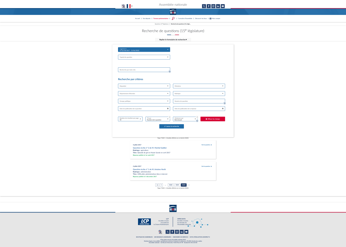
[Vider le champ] (169, 117)
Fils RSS (189, 241)
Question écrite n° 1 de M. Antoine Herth (149, 169)
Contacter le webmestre (180, 241)
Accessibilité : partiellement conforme (163, 241)
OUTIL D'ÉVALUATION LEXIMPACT (199, 237)
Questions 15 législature (162, 24)
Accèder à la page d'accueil (173, 11)
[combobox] (144, 49)
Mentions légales (148, 241)
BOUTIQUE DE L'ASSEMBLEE (144, 237)
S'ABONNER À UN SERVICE (180, 237)
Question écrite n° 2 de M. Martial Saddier (150, 148)
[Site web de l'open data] (191, 221)
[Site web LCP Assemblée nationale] (155, 221)
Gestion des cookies (197, 241)
